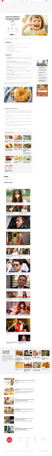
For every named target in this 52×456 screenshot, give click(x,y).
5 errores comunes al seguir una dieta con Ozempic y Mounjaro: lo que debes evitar (24, 419)
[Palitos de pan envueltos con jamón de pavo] (27, 146)
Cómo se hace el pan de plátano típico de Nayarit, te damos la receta (28, 370)
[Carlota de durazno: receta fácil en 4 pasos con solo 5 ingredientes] (9, 391)
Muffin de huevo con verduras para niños (26, 162)
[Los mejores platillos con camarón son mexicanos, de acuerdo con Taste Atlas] (19, 353)
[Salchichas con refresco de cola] (9, 158)
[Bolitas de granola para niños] (27, 137)
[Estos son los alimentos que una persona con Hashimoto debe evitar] (9, 381)
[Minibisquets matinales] (18, 146)
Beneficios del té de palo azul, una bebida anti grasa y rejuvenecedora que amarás (42, 81)
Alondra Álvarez (13, 25)
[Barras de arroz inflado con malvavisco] (18, 137)
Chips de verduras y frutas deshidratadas (9, 150)
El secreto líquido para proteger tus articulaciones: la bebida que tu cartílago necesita (24, 429)
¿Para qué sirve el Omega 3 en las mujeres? (42, 75)
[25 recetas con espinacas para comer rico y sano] (45, 353)
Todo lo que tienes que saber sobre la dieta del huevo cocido (43, 77)
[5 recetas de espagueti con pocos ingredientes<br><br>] (37, 365)
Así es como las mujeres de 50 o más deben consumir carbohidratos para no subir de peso (24, 400)
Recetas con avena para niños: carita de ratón (8, 171)
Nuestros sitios (28, 437)
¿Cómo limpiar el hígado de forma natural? (42, 72)
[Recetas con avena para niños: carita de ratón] (9, 166)
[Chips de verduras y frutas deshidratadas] (9, 146)
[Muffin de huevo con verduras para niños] (27, 158)
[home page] (3, 1)
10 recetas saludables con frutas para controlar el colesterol (27, 359)
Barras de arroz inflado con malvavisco (18, 141)
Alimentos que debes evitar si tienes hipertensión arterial (42, 69)
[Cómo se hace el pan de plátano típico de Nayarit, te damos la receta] (28, 365)
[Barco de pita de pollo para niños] (18, 158)
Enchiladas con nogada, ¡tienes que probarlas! (36, 357)
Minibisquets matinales (18, 149)
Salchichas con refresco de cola (8, 162)
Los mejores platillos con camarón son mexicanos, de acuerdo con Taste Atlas (19, 359)
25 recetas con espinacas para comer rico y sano (45, 359)
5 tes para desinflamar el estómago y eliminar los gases (42, 67)
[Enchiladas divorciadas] (45, 365)
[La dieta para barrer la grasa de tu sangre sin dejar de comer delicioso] (9, 410)
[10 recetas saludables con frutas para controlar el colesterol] (28, 353)
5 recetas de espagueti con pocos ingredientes (36, 370)
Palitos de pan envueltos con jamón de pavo (26, 150)
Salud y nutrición (17, 379)
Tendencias (16, 417)
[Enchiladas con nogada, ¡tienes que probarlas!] (37, 353)
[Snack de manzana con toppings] (9, 137)
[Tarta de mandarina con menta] (19, 365)
